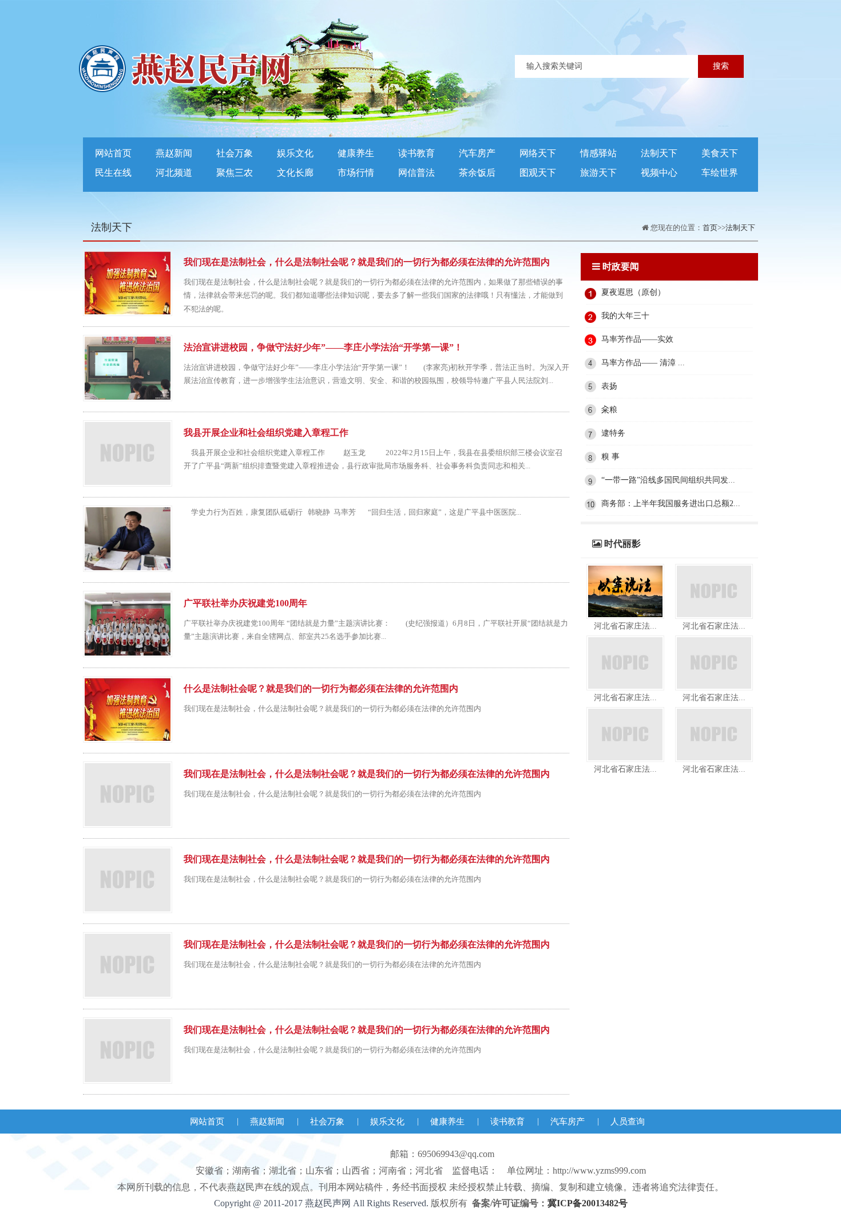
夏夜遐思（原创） (633, 292)
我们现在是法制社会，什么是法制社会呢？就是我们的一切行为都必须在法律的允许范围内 (367, 262)
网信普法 (416, 172)
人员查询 (627, 1121)
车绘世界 (719, 172)
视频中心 (659, 172)
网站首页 (113, 153)
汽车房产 (477, 153)
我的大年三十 (625, 315)
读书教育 (416, 153)
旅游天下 (598, 172)
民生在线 (113, 172)
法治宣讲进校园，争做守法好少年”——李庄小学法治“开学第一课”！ (323, 347)
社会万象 (234, 153)
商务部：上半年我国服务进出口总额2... (670, 503)
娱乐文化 (295, 153)
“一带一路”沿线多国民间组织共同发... (668, 480)
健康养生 (356, 153)
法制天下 (659, 153)
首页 (710, 227)
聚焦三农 (234, 172)
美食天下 (719, 153)
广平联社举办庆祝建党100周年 (245, 603)
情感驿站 (598, 153)
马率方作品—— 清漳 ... (643, 362)
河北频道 (174, 172)
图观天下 (537, 172)
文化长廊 (295, 172)
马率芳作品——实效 (637, 339)
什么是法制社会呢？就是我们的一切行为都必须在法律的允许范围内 (321, 688)
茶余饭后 (477, 172)
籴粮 (609, 409)
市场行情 (356, 172)
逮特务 (613, 433)
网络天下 (537, 153)
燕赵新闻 (174, 153)
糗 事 (610, 456)
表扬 (609, 386)
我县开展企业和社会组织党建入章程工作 (266, 432)
